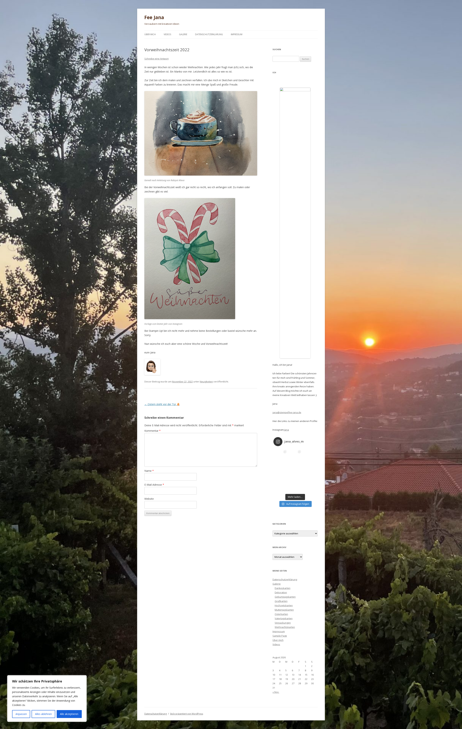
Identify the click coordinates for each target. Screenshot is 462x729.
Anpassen (21, 714)
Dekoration (281, 592)
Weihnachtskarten (285, 627)
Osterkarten (281, 614)
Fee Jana (154, 17)
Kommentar (152, 430)
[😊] (280, 485)
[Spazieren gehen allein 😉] (280, 456)
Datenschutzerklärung (209, 34)
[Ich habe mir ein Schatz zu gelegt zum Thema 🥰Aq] (295, 485)
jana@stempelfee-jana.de (287, 412)
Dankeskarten (282, 588)
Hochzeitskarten (284, 605)
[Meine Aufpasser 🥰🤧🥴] (280, 470)
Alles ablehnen (43, 714)
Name (149, 470)
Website (149, 498)
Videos (167, 34)
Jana (286, 429)
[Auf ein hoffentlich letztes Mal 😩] (295, 470)
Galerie (183, 34)
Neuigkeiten (206, 381)
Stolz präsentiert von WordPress (186, 713)
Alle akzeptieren (69, 714)
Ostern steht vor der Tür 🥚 (162, 404)
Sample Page (280, 635)
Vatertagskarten (284, 618)
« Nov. (276, 692)
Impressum (236, 34)
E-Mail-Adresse (154, 484)
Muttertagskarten (284, 609)
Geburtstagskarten (285, 596)
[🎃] (309, 470)
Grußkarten (281, 601)
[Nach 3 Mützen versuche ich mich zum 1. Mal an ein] (309, 456)
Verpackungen (283, 622)
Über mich (150, 34)
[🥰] (295, 456)
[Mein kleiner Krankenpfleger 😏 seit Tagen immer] (309, 485)
